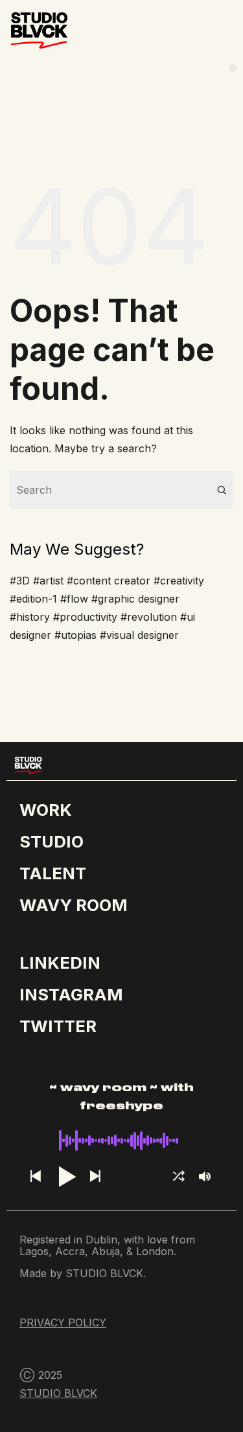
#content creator (108, 580)
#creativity (179, 580)
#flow (74, 598)
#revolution (149, 616)
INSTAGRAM (70, 994)
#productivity (85, 616)
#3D (20, 580)
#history (30, 616)
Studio (51, 841)
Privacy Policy (62, 1322)
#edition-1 (33, 598)
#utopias (75, 635)
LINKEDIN (59, 963)
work (45, 810)
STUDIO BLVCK (58, 1393)
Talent (52, 873)
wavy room (73, 905)
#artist (48, 580)
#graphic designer (135, 598)
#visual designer (139, 635)
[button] (233, 67)
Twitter (58, 1026)
